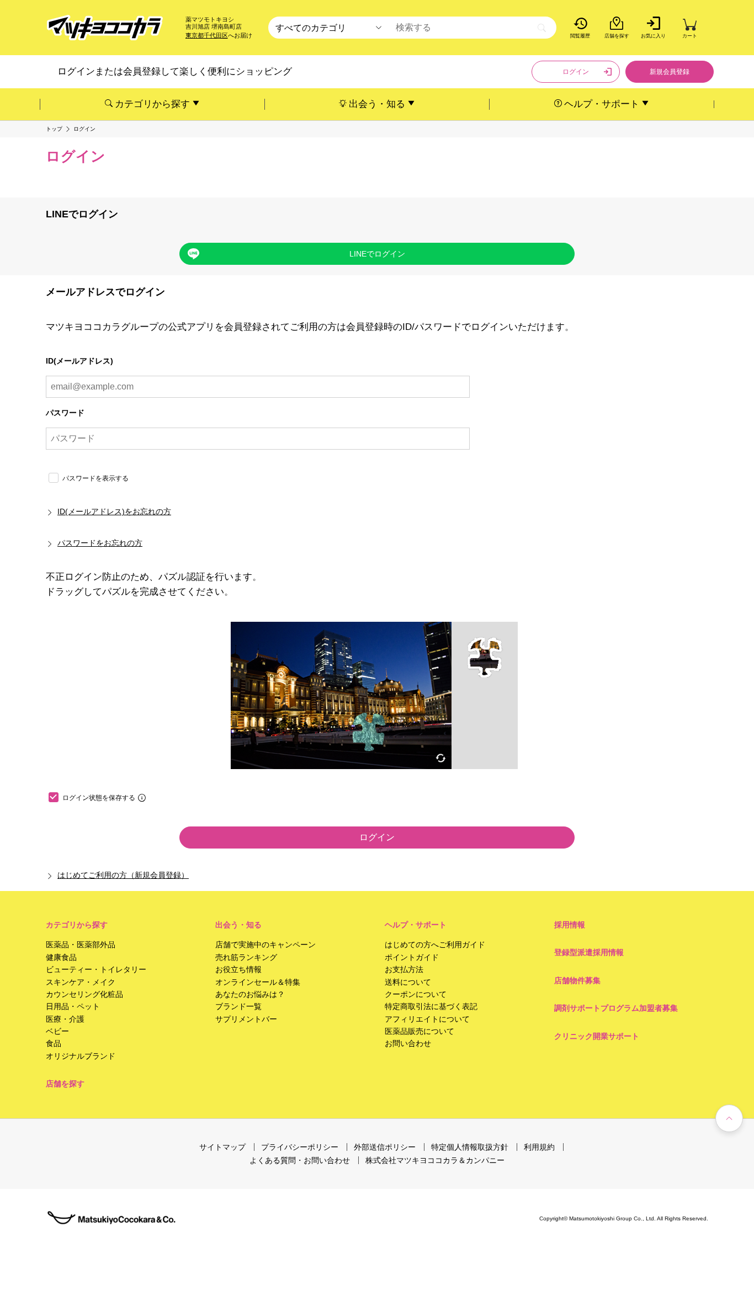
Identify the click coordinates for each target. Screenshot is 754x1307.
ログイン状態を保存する (98, 798)
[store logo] (105, 28)
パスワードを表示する (95, 478)
